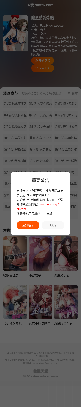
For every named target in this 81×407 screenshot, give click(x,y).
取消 (53, 225)
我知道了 (28, 225)
